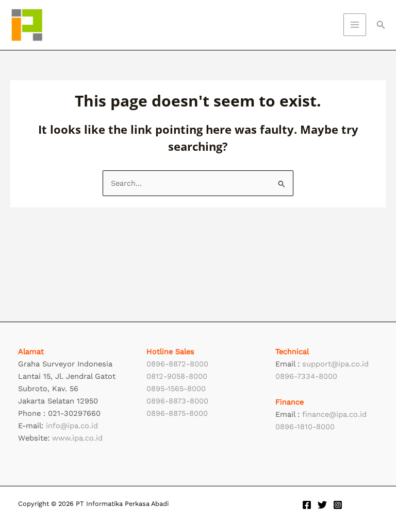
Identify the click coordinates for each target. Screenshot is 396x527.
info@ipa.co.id (72, 425)
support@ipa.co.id (335, 363)
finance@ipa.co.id (334, 414)
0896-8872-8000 (177, 363)
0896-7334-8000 (306, 376)
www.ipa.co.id (77, 438)
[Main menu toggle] (354, 24)
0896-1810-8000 (305, 426)
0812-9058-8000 (176, 376)
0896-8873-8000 (177, 401)
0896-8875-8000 (177, 413)
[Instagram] (337, 505)
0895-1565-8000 (176, 388)
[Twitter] (322, 505)
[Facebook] (306, 505)
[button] (381, 25)
